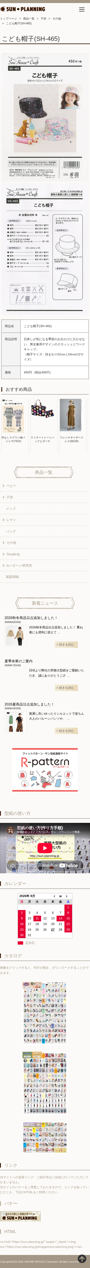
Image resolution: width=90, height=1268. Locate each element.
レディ (11, 520)
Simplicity (13, 554)
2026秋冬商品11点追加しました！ (31, 618)
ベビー (11, 486)
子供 (43, 18)
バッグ (11, 531)
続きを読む (66, 644)
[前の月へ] (53, 896)
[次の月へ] (68, 896)
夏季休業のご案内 (19, 661)
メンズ (11, 508)
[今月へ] (60, 896)
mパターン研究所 (19, 565)
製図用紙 (12, 577)
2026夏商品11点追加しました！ (29, 704)
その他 (56, 18)
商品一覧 (29, 18)
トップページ (8, 18)
